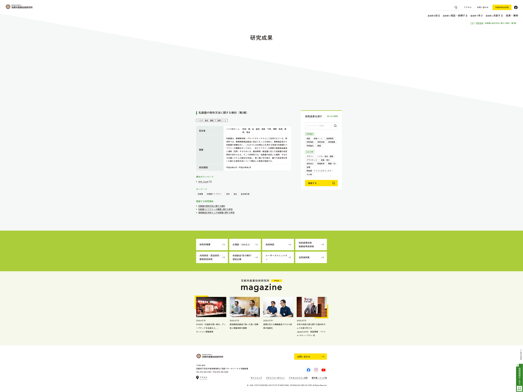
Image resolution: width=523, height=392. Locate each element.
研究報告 (310, 142)
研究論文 (310, 145)
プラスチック (312, 160)
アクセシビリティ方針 (298, 377)
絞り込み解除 (332, 116)
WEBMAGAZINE (502, 7)
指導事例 (329, 138)
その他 (309, 174)
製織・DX (332, 163)
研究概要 (331, 142)
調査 (319, 145)
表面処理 (320, 163)
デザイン (310, 156)
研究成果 (479, 23)
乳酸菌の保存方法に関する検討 (211, 206)
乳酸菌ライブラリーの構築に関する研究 (215, 209)
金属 (308, 167)
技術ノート (318, 138)
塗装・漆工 (325, 160)
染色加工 (310, 163)
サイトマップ (256, 377)
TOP (472, 23)
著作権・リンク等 (319, 377)
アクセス (468, 7)
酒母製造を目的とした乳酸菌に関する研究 (216, 212)
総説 (308, 138)
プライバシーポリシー (275, 377)
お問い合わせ (482, 7)
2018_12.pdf (203, 181)
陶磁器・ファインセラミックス (319, 170)
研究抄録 (320, 142)
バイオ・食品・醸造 (325, 156)
